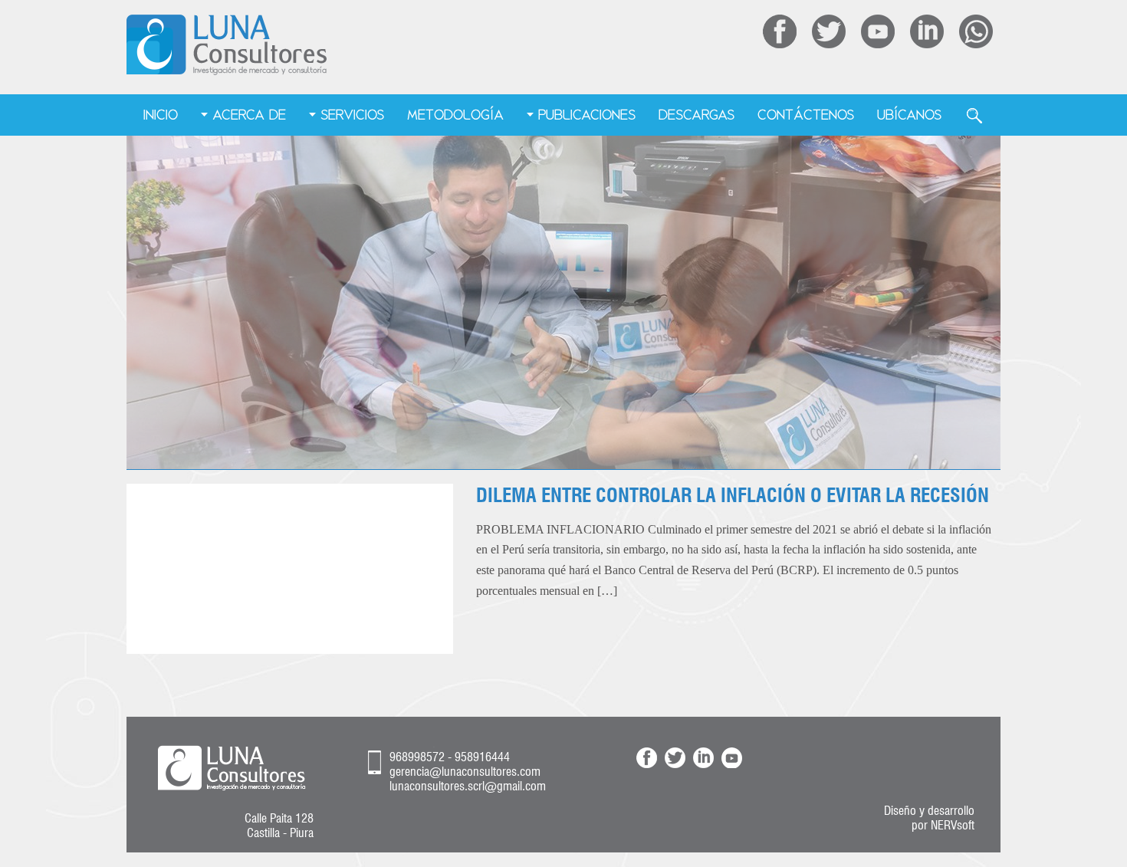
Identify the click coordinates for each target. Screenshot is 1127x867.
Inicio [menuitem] (160, 114)
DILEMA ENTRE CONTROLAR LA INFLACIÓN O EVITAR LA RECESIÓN (732, 495)
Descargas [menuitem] (696, 114)
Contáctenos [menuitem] (805, 114)
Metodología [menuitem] (455, 114)
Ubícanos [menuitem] (909, 114)
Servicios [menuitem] (352, 114)
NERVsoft (952, 825)
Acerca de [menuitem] (249, 114)
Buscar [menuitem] (974, 115)
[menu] (564, 115)
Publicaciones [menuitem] (587, 114)
